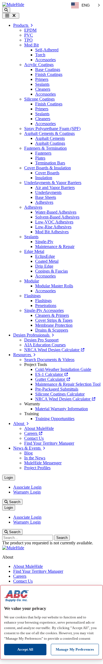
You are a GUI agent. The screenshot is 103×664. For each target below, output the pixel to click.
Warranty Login (27, 492)
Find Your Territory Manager (49, 443)
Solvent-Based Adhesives (57, 217)
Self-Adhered (47, 50)
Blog (28, 453)
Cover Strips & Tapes (54, 320)
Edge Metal (34, 251)
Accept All (25, 649)
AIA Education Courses (45, 345)
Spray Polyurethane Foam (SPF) (52, 128)
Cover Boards (47, 172)
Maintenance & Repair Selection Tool (68, 384)
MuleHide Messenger (43, 463)
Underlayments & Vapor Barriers (52, 182)
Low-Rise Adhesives (53, 227)
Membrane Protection (54, 325)
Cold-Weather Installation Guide (63, 369)
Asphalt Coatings (50, 143)
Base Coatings (47, 69)
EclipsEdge (45, 256)
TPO (28, 40)
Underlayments (48, 192)
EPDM (30, 30)
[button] (6, 10)
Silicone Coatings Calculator (60, 394)
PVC (28, 35)
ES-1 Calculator (49, 374)
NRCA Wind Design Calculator (52, 349)
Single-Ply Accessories (44, 310)
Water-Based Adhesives (55, 212)
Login (8, 478)
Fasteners (43, 153)
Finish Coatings (48, 74)
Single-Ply (44, 241)
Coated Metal (47, 261)
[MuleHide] (13, 4)
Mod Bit (31, 45)
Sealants (42, 84)
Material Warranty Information (61, 408)
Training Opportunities (54, 418)
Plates (40, 158)
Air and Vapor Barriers (55, 187)
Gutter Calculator (50, 379)
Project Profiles (37, 467)
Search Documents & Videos (49, 359)
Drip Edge (44, 266)
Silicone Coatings (39, 99)
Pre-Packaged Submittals (56, 389)
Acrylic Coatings (39, 64)
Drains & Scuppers (51, 330)
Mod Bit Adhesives (52, 231)
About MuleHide (39, 428)
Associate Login (27, 487)
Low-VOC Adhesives (54, 222)
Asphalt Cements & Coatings (49, 133)
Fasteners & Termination (45, 148)
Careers (31, 433)
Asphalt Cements (50, 138)
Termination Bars (50, 163)
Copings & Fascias (51, 271)
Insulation (43, 177)
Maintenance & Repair (54, 246)
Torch (40, 54)
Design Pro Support (41, 340)
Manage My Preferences (75, 649)
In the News (34, 458)
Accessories (45, 59)
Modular (31, 281)
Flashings (32, 295)
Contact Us (34, 438)
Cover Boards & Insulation (47, 168)
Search (14, 502)
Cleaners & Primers (52, 315)
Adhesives (44, 202)
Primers (41, 79)
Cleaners (42, 89)
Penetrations (45, 305)
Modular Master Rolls (54, 286)
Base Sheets (45, 197)
